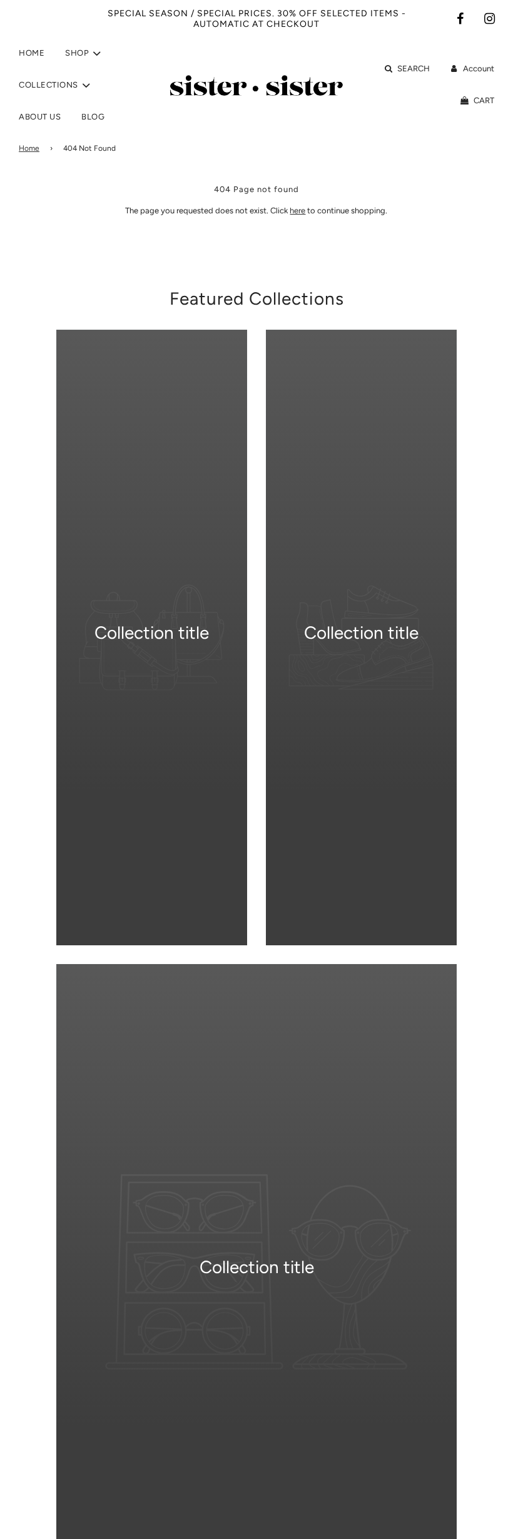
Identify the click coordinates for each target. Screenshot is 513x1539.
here (297, 210)
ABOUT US (40, 116)
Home (29, 148)
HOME (31, 53)
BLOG (92, 116)
